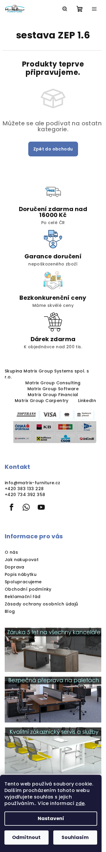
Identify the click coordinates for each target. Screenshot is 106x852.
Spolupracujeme (23, 582)
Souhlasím (75, 837)
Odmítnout (26, 837)
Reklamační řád (23, 597)
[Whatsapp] (26, 507)
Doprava (14, 567)
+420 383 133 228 (24, 489)
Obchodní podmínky (28, 589)
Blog (10, 611)
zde (80, 803)
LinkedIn (87, 401)
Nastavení (51, 818)
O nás (11, 552)
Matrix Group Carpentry (42, 401)
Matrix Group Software (53, 389)
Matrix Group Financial (53, 395)
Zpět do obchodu (53, 149)
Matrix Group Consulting (52, 383)
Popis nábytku (21, 574)
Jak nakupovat (22, 560)
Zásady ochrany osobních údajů (41, 604)
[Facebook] (11, 507)
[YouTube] (41, 507)
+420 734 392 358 (25, 495)
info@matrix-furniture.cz (32, 483)
